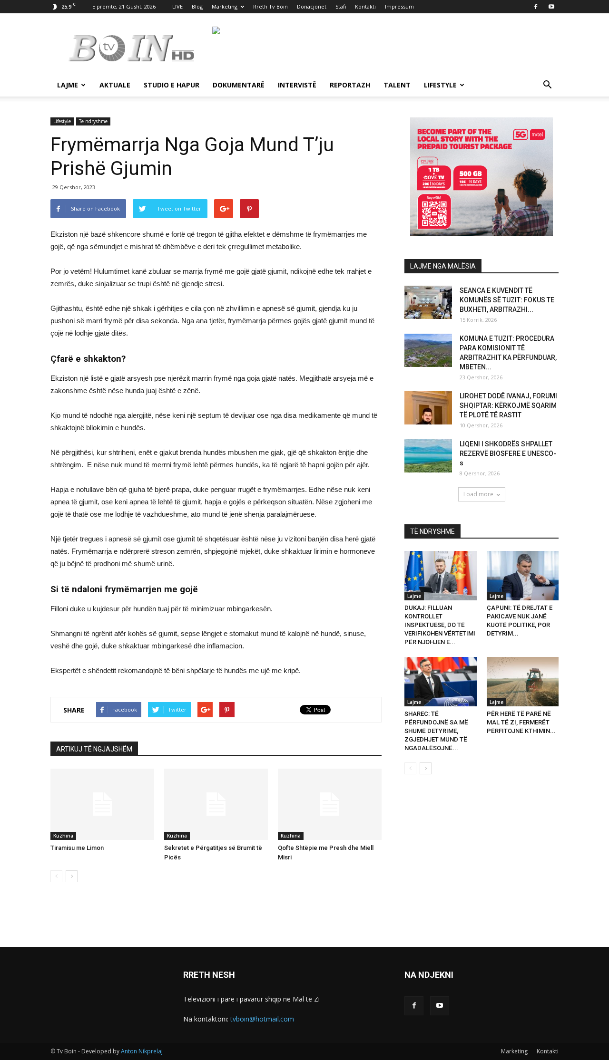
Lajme (67, 84)
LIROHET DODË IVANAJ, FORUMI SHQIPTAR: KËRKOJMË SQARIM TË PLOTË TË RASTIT (508, 405)
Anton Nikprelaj (142, 1051)
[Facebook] (536, 6)
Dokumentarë (239, 84)
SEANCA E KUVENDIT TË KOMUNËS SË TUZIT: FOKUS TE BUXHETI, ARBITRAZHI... (507, 300)
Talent (397, 84)
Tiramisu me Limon (77, 847)
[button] (547, 85)
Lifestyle (440, 84)
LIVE (177, 6)
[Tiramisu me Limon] (102, 804)
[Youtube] (551, 6)
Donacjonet (311, 6)
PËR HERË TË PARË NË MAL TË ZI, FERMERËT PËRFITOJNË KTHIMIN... (521, 722)
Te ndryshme (93, 121)
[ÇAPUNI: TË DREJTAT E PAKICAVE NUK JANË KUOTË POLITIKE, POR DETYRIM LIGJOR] (523, 575)
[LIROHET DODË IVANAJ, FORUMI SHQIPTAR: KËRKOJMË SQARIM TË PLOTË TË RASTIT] (428, 407)
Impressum (399, 6)
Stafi (340, 6)
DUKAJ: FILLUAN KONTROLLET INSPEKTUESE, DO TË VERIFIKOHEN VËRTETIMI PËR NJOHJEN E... (439, 625)
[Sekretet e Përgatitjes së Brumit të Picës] (216, 804)
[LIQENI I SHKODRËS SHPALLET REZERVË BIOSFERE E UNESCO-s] (428, 455)
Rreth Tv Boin (270, 6)
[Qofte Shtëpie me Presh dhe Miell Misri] (330, 804)
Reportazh (350, 84)
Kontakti (365, 6)
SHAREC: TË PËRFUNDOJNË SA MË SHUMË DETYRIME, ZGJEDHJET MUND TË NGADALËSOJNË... (436, 731)
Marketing (224, 6)
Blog (197, 6)
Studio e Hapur (171, 84)
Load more (478, 494)
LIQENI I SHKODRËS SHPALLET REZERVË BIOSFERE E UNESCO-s (508, 453)
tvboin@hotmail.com (262, 1018)
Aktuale (114, 84)
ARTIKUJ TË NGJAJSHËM (94, 749)
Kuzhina (63, 835)
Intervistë (297, 84)
